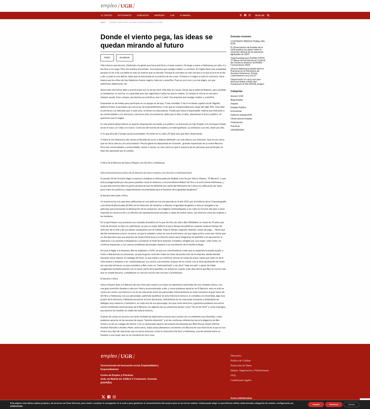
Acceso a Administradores (241, 398)
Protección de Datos (241, 365)
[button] (240, 15)
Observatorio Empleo (241, 118)
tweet (107, 58)
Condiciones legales (241, 380)
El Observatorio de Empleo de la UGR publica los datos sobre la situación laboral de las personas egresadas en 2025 (247, 50)
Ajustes (351, 404)
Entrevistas (236, 111)
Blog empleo (237, 100)
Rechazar (334, 404)
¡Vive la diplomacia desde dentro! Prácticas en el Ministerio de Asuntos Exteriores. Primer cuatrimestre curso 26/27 (247, 72)
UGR (172, 15)
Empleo (234, 103)
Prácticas (235, 126)
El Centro (106, 15)
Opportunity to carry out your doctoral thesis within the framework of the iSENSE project (247, 81)
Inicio (102, 22)
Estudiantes (125, 15)
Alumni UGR (237, 96)
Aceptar (316, 404)
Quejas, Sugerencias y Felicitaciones (250, 370)
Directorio (236, 355)
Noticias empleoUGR (241, 115)
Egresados (143, 15)
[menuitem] (106, 15)
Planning (185, 15)
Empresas (159, 15)
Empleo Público (238, 107)
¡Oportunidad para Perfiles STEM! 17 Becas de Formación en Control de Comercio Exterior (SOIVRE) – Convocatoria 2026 (248, 61)
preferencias (16, 406)
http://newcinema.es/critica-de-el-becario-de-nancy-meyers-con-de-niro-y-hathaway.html (146, 172)
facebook (125, 58)
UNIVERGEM (237, 130)
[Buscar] (268, 15)
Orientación (237, 122)
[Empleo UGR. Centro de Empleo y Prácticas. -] (117, 6)
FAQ (233, 375)
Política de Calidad (240, 360)
